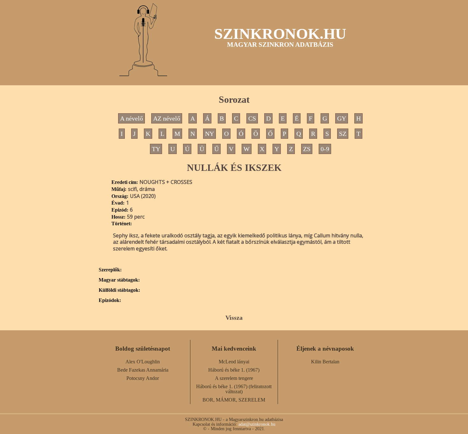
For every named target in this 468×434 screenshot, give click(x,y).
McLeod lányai (234, 361)
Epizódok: (110, 300)
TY (156, 148)
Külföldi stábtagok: (119, 290)
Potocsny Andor (142, 378)
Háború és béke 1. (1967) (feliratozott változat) (234, 389)
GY (341, 118)
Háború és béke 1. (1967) (233, 370)
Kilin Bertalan (325, 361)
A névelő (131, 118)
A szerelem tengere (234, 378)
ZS (306, 148)
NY (209, 133)
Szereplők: (110, 269)
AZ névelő (166, 118)
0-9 (325, 148)
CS (252, 118)
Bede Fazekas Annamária (142, 370)
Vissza (234, 317)
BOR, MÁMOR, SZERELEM (233, 399)
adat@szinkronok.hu (256, 424)
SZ (342, 133)
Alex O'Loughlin (142, 361)
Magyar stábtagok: (119, 280)
